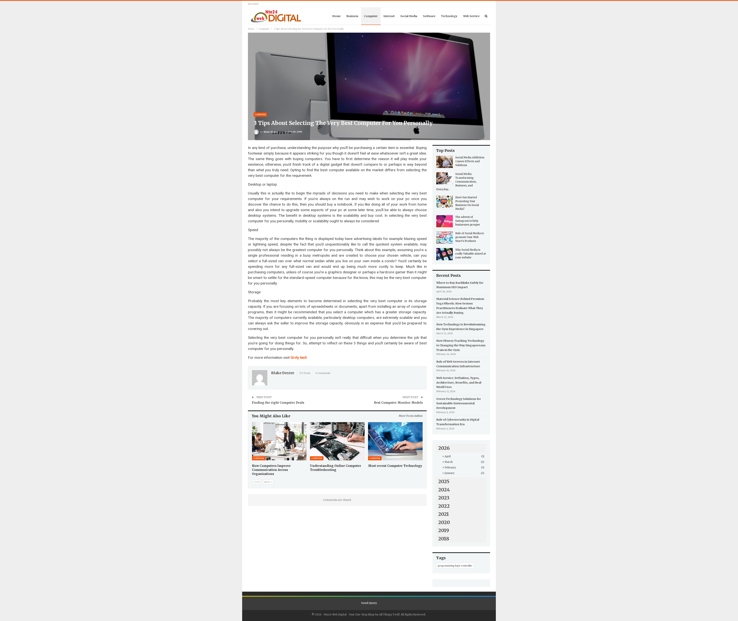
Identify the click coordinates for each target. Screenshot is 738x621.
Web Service (471, 16)
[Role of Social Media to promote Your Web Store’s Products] (444, 238)
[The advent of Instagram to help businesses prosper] (444, 221)
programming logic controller (455, 565)
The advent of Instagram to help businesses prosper (467, 220)
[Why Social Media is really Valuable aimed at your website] (444, 254)
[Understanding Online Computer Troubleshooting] (337, 441)
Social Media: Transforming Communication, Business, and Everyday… (456, 181)
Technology (449, 16)
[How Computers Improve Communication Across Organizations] (279, 441)
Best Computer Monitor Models (398, 402)
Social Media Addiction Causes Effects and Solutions (469, 161)
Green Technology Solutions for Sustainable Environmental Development (458, 403)
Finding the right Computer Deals (278, 402)
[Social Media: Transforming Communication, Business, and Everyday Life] (444, 178)
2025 (443, 481)
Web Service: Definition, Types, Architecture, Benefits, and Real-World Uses (459, 382)
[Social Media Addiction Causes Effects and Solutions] (444, 162)
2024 (444, 490)
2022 (444, 506)
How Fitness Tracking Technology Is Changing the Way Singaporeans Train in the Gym (460, 345)
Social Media (408, 16)
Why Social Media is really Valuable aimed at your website (470, 253)
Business (352, 16)
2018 (443, 539)
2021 (443, 514)
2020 (444, 522)
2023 (443, 498)
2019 (443, 530)
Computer (371, 16)
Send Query (253, 4)
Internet (389, 16)
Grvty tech (299, 357)
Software (429, 16)
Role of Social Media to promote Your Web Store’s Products (469, 237)
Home (336, 16)
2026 (444, 448)
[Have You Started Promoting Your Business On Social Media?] (444, 202)
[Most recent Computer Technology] (395, 441)
